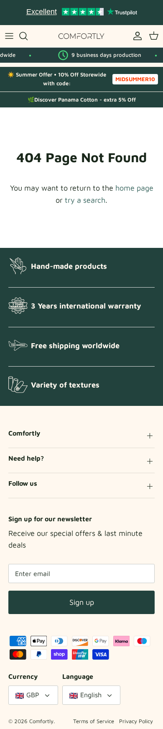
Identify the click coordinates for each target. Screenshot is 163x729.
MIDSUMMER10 (135, 79)
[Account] (135, 36)
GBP (32, 694)
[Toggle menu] (9, 36)
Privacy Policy (136, 721)
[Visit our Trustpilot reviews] (81, 13)
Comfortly (41, 721)
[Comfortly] (81, 36)
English (91, 694)
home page (134, 188)
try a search (85, 200)
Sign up (81, 602)
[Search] (27, 36)
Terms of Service (93, 721)
